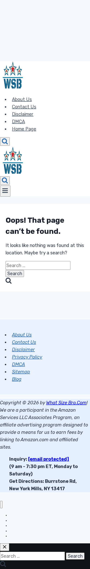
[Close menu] (1, 504)
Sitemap (21, 371)
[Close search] (4, 547)
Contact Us (24, 107)
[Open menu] (5, 191)
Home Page (24, 129)
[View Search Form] (5, 141)
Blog (16, 379)
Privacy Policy (27, 357)
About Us (22, 99)
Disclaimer (22, 114)
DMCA (18, 121)
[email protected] (48, 459)
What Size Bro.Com (66, 402)
